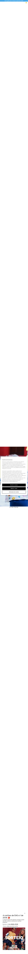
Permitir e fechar (14, 484)
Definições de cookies (14, 491)
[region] (14, 476)
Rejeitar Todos (14, 488)
